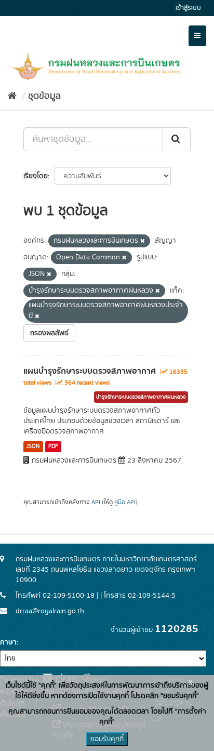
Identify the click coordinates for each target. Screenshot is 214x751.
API (95, 502)
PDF (53, 446)
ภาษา (8, 642)
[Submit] (177, 139)
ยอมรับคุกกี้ (107, 739)
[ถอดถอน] (142, 241)
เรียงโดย (35, 176)
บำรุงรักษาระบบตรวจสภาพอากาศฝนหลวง (141, 397)
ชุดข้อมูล (44, 96)
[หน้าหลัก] (12, 96)
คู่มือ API (125, 502)
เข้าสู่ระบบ (188, 8)
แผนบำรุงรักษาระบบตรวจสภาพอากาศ (89, 371)
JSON (32, 446)
